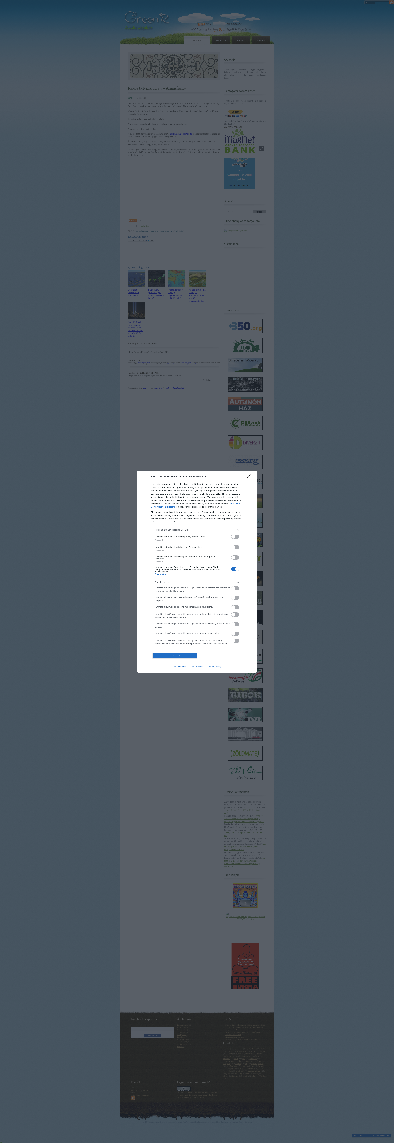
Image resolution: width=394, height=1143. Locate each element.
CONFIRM (175, 656)
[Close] (250, 477)
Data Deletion (179, 666)
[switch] (235, 537)
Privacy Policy (214, 666)
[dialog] (197, 571)
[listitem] (197, 529)
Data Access (197, 666)
